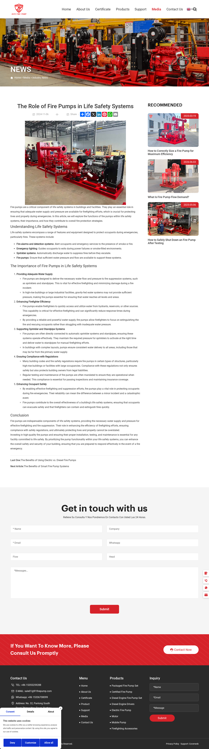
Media (156, 9)
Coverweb (194, 744)
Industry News (40, 77)
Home (66, 9)
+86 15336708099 (38, 697)
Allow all (48, 742)
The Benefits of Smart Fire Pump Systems (46, 466)
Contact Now (183, 650)
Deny (12, 742)
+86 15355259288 (31, 685)
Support (140, 9)
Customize (30, 742)
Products (122, 9)
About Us (83, 9)
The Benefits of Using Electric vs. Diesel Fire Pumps (48, 460)
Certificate (103, 9)
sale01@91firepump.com (38, 691)
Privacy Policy (172, 744)
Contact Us (174, 9)
